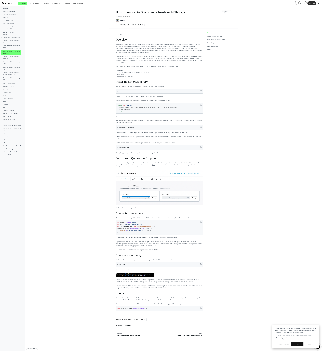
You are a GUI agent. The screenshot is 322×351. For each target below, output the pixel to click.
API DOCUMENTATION (35, 3)
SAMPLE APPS (56, 3)
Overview (5, 17)
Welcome (5, 8)
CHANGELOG (66, 3)
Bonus (209, 49)
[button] (12, 11)
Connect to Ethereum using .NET (11, 62)
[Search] (295, 3)
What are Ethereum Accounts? (8, 33)
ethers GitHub (170, 279)
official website (159, 96)
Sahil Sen (122, 20)
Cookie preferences (32, 348)
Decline (310, 344)
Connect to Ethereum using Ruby (11, 79)
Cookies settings (283, 344)
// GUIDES (22, 3)
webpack (161, 282)
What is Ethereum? (8, 23)
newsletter (128, 286)
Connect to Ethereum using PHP (11, 68)
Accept (297, 344)
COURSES (46, 3)
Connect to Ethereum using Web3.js (11, 57)
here (153, 165)
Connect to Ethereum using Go (11, 41)
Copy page (225, 11)
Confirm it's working (212, 46)
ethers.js (178, 48)
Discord (158, 288)
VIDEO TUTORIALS (78, 3)
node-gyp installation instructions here (177, 132)
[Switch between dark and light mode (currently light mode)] (318, 3)
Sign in (302, 3)
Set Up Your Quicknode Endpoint (216, 39)
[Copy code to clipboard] (201, 91)
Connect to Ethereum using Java (11, 46)
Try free (312, 3)
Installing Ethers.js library (214, 36)
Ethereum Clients (8, 86)
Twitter (193, 286)
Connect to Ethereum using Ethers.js (11, 52)
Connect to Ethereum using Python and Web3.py (11, 73)
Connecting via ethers (213, 43)
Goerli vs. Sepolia (9, 83)
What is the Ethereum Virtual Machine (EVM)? (10, 28)
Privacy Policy (299, 332)
